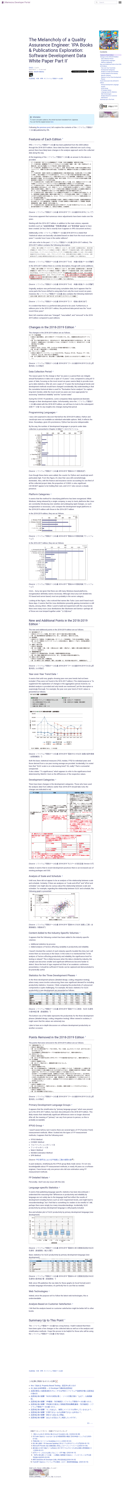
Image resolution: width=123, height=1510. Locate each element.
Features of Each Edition (107, 55)
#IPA (41, 78)
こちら (43, 1476)
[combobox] (106, 2)
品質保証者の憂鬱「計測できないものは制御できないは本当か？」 (57, 1412)
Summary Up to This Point (107, 99)
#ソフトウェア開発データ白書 (53, 78)
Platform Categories (106, 62)
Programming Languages (108, 60)
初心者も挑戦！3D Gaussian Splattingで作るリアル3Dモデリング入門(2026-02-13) (61, 1443)
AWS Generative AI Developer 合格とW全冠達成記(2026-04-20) (54, 1460)
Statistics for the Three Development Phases (111, 78)
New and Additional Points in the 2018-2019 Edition (110, 65)
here (52, 122)
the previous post (44, 127)
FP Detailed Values (106, 90)
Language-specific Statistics (109, 92)
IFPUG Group (104, 88)
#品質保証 (32, 78)
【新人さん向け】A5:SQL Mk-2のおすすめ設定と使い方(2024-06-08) (56, 1434)
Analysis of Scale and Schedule (109, 71)
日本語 (31, 67)
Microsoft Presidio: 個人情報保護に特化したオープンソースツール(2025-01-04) (60, 1446)
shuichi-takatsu (39, 72)
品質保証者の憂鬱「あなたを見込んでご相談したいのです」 (54, 1418)
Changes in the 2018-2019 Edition (109, 57)
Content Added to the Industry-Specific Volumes (109, 74)
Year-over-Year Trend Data (108, 68)
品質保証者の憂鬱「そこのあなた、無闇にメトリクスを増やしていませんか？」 (62, 1410)
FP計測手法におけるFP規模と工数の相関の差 (53, 1160)
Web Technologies (106, 94)
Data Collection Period (107, 58)
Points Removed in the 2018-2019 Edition (109, 81)
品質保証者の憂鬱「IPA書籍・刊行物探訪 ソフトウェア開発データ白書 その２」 (62, 1402)
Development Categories (108, 70)
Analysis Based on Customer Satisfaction (109, 96)
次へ (90, 1423)
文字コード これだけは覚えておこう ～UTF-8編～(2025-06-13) (54, 1453)
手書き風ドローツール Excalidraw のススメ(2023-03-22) (52, 1441)
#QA (37, 78)
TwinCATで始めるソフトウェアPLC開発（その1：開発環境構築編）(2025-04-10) (60, 1462)
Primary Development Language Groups (110, 85)
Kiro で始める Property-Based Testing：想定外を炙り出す (53, 1386)
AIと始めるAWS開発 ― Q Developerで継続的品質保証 (51, 1388)
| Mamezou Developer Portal (16, 2)
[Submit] (97, 2)
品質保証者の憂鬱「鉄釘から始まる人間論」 (48, 1415)
